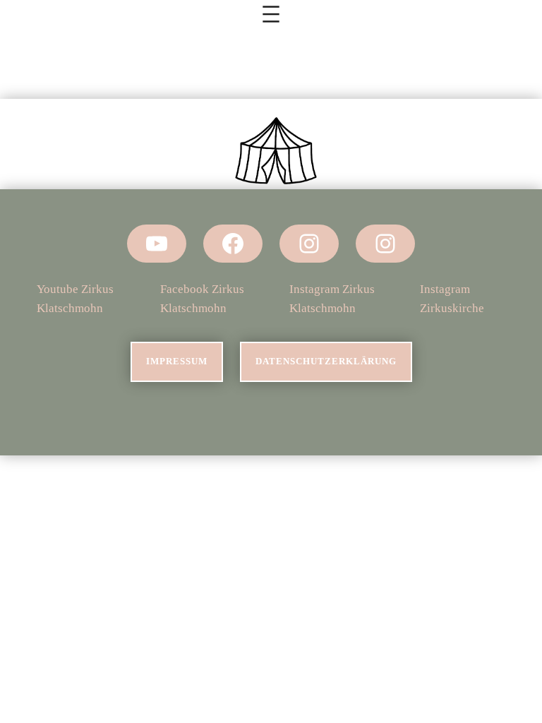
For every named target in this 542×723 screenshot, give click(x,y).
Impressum (176, 361)
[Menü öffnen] (271, 14)
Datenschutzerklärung (326, 361)
